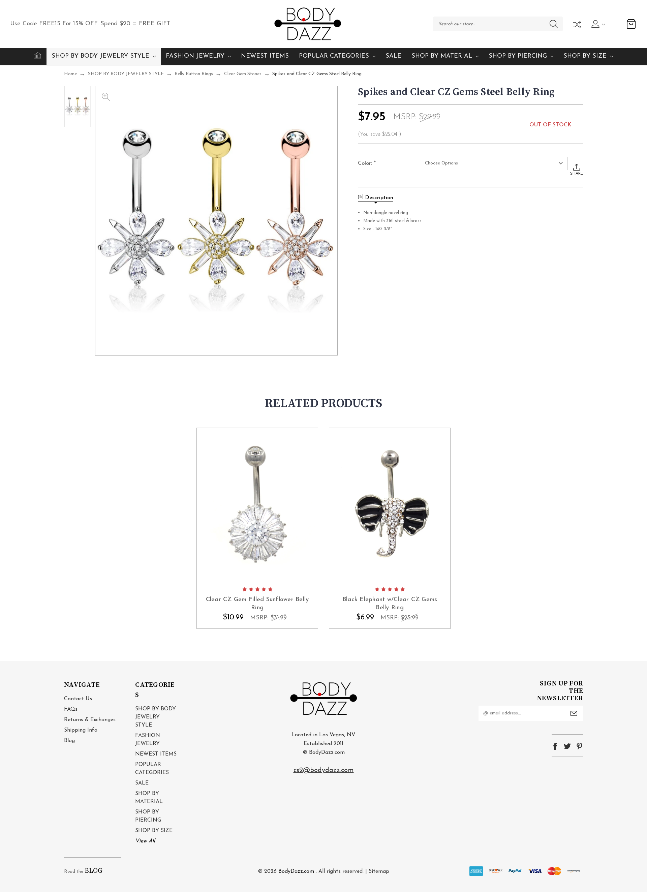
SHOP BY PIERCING (518, 56)
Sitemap (379, 871)
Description (379, 198)
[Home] (38, 55)
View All (145, 841)
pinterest (579, 746)
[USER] (597, 24)
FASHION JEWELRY (195, 56)
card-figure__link (257, 505)
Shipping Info (80, 730)
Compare (576, 24)
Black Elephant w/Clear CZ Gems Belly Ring (389, 604)
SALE (393, 56)
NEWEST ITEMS (265, 56)
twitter (567, 746)
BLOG (93, 871)
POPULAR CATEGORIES (334, 56)
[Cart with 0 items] (631, 24)
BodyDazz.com (296, 871)
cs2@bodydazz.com (324, 770)
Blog (69, 740)
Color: (367, 163)
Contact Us (78, 699)
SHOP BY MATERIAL (441, 56)
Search (554, 24)
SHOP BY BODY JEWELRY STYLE (100, 56)
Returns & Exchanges (90, 719)
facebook (555, 746)
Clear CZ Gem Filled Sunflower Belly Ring (257, 604)
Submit (574, 713)
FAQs (71, 709)
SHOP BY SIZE (585, 56)
